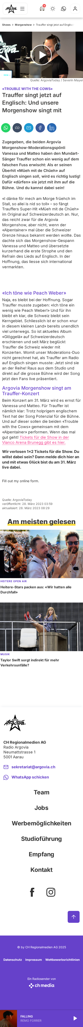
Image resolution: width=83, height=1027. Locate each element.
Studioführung (41, 838)
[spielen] (75, 1018)
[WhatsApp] (5, 127)
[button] (63, 8)
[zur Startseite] (11, 8)
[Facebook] (40, 127)
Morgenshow (23, 24)
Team (42, 792)
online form (29, 481)
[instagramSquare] (51, 892)
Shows (6, 24)
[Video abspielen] (41, 55)
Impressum (33, 959)
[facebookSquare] (32, 892)
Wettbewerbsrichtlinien (62, 959)
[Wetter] (52, 8)
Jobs (41, 807)
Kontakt (41, 869)
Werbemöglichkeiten (41, 823)
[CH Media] (41, 985)
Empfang (41, 854)
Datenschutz (12, 959)
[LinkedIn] (51, 127)
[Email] (28, 127)
